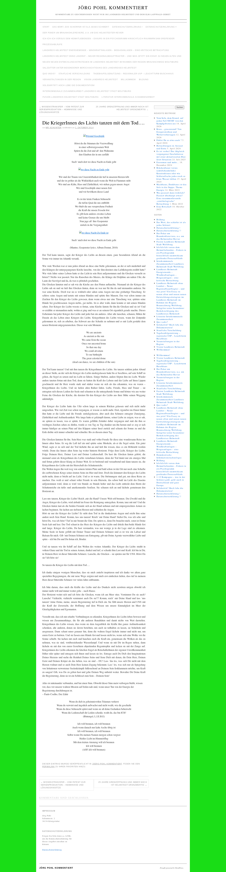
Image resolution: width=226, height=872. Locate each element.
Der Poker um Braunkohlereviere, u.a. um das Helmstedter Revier (83, 33)
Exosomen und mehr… (168, 162)
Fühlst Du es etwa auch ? (169, 140)
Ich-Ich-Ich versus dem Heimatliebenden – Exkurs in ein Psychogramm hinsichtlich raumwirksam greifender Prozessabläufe (109, 42)
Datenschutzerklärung (52, 849)
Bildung (144, 79)
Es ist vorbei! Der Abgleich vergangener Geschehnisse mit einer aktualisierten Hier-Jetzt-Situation (171, 155)
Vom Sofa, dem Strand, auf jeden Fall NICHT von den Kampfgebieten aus (170, 121)
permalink (48, 767)
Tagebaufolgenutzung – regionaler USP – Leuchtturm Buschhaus (133, 74)
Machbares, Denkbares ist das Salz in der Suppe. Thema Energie (171, 187)
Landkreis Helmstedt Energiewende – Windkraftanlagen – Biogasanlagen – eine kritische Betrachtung (106, 50)
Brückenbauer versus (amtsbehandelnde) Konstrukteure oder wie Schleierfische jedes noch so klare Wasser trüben (171, 173)
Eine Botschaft (164, 206)
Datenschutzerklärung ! (127, 27)
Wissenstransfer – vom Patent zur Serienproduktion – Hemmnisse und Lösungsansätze (61, 109)
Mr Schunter (53, 128)
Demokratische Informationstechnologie (169, 456)
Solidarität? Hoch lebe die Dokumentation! (69, 85)
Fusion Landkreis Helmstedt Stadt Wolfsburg (71, 97)
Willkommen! (128, 79)
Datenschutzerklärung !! (161, 27)
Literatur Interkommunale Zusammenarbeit (128, 97)
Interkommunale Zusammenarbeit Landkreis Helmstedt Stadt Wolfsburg (87, 91)
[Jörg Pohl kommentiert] (113, 20)
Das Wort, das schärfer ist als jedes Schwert (80, 27)
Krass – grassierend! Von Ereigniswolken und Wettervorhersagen (169, 132)
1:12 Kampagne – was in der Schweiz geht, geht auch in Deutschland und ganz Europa (171, 481)
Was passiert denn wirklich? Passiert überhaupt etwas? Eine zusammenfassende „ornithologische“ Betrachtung (171, 198)
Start (46, 27)
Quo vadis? (49, 74)
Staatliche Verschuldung (74, 74)
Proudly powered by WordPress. (172, 868)
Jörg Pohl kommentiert (113, 7)
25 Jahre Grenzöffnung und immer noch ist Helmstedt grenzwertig (122, 783)
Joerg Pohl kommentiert (107, 764)
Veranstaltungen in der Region (62, 79)
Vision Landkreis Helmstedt (101, 79)
